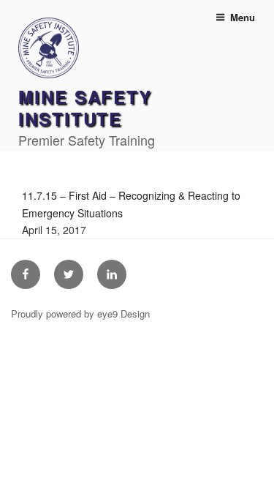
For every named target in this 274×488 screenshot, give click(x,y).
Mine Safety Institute (85, 107)
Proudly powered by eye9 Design (80, 313)
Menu (242, 17)
